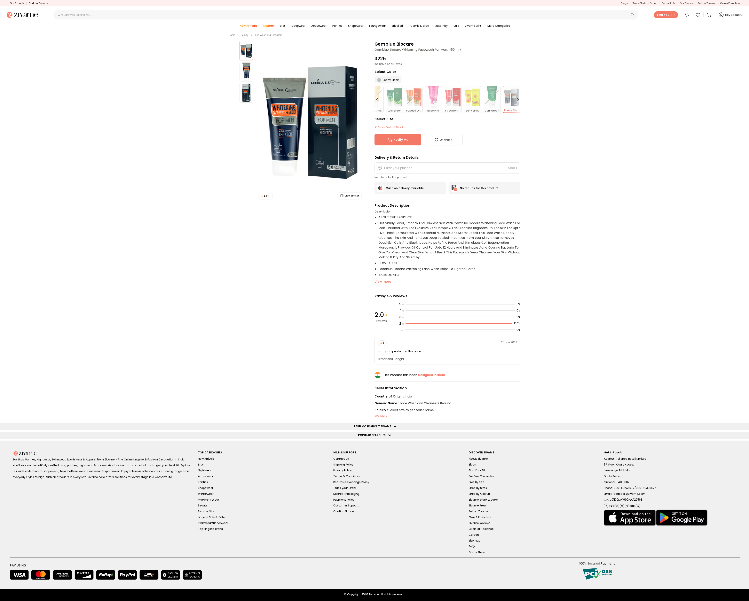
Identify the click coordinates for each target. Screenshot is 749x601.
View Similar (352, 195)
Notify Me (400, 139)
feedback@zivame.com (628, 494)
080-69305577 (646, 488)
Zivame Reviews (479, 523)
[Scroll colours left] (378, 99)
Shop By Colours (480, 494)
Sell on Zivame (706, 3)
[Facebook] (606, 505)
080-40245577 (624, 488)
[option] (246, 50)
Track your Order (344, 488)
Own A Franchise (480, 517)
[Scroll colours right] (516, 99)
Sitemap (474, 541)
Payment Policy (343, 500)
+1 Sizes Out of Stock (389, 127)
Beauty (244, 35)
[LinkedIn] (637, 505)
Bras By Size (476, 482)
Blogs (624, 3)
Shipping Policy (343, 464)
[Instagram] (616, 505)
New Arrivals (206, 459)
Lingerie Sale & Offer (212, 517)
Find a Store (477, 552)
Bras (201, 464)
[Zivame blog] (626, 505)
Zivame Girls (206, 511)
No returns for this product (479, 188)
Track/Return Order (645, 3)
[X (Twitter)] (611, 505)
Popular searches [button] (372, 435)
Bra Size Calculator (481, 476)
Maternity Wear (208, 500)
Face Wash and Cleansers (268, 35)
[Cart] (710, 14)
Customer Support (346, 505)
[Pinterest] (621, 505)
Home (232, 35)
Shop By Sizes (478, 488)
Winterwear (206, 494)
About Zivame (478, 459)
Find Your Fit (477, 470)
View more (382, 281)
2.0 (266, 196)
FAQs (472, 546)
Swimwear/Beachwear (213, 523)
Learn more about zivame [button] (373, 426)
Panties (203, 482)
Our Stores (686, 3)
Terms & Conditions (346, 476)
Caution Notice (343, 511)
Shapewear (205, 488)
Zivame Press (478, 505)
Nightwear (205, 470)
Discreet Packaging (346, 494)
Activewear (205, 476)
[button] (632, 15)
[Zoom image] (310, 121)
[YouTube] (632, 505)
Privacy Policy (342, 470)
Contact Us (668, 3)
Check (512, 168)
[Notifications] (686, 14)
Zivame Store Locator (483, 500)
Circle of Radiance (481, 529)
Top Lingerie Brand (210, 529)
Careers (474, 535)
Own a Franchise (730, 3)
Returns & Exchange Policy (351, 482)
